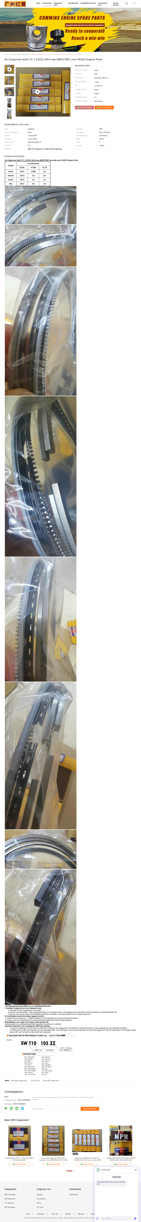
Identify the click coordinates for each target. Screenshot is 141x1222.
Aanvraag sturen (89, 1109)
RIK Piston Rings (9, 1194)
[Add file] (97, 1218)
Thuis (28, 1214)
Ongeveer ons (58, 4)
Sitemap (81, 1214)
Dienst (39, 1203)
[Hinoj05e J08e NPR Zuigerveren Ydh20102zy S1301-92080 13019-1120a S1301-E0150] (121, 1140)
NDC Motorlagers (9, 1207)
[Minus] (135, 1170)
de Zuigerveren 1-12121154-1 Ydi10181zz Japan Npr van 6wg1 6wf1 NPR (53, 1159)
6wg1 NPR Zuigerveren (51, 1080)
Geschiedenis (41, 1199)
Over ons (54, 1214)
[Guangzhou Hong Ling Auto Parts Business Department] (15, 4)
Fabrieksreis (73, 3)
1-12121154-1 (35, 1080)
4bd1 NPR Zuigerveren (19, 1080)
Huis (38, 3)
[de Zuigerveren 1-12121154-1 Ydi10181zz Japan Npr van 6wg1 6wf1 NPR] (53, 1140)
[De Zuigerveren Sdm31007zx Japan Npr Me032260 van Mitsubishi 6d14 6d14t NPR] (19, 1140)
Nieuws (68, 1214)
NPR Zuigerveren (9, 1199)
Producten (47, 3)
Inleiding (39, 1194)
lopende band (73, 1194)
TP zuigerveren (9, 1203)
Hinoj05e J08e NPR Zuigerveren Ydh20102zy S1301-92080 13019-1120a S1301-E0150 (121, 1159)
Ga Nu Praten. (116, 4)
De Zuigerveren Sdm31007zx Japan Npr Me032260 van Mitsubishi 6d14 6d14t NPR (19, 1159)
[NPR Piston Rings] (43, 113)
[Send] (135, 1218)
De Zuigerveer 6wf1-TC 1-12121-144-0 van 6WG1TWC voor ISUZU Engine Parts (55, 54)
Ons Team (40, 1207)
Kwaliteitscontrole (88, 3)
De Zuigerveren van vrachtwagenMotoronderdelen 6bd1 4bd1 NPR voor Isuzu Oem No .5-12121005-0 (87, 1159)
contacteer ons (102, 4)
